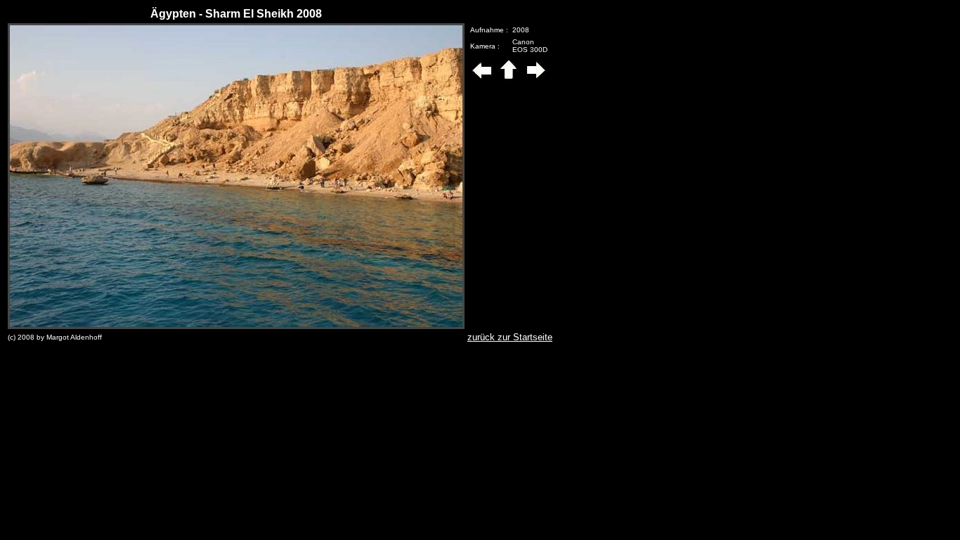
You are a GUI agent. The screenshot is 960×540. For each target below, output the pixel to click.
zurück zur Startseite (509, 337)
